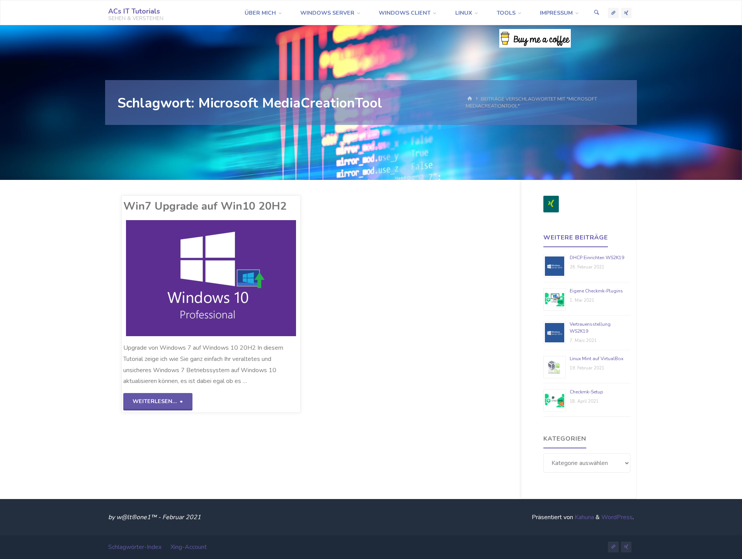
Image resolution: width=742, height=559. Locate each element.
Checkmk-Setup (586, 392)
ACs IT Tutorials (134, 11)
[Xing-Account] (626, 13)
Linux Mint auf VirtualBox (596, 359)
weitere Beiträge (575, 237)
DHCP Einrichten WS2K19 (597, 258)
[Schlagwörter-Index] (613, 13)
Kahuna (583, 517)
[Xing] (551, 204)
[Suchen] (597, 13)
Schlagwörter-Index (135, 547)
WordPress (617, 517)
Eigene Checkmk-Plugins (596, 291)
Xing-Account (188, 547)
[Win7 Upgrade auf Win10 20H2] (247, 278)
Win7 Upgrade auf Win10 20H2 (205, 206)
